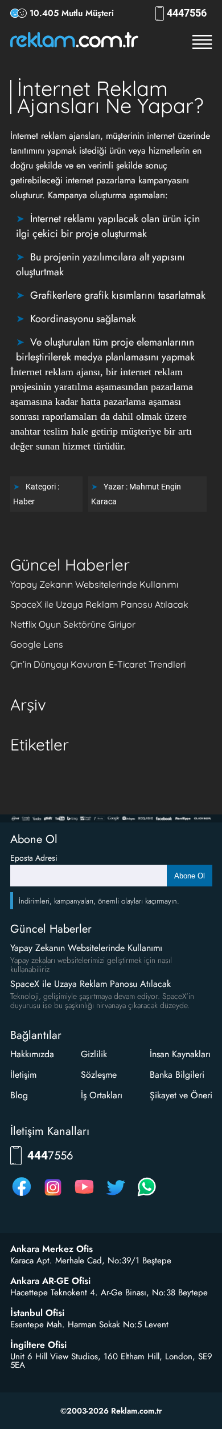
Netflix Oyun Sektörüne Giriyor (72, 624)
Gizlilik (94, 1054)
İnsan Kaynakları (180, 1054)
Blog (19, 1095)
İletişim (23, 1074)
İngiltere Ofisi (38, 1345)
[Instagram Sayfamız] (53, 1196)
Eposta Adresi (33, 858)
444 (187, 13)
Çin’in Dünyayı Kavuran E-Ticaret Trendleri (98, 664)
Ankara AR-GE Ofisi (50, 1281)
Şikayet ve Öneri (181, 1095)
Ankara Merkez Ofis (51, 1249)
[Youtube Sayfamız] (84, 1196)
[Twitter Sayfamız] (115, 1196)
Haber (24, 501)
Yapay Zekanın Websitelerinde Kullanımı (94, 584)
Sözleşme (99, 1074)
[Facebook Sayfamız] (21, 1196)
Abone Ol (189, 876)
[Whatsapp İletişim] (146, 1196)
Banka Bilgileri (177, 1074)
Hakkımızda (32, 1054)
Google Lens (36, 644)
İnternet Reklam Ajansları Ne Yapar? (110, 96)
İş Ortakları (101, 1095)
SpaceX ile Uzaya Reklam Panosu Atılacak (99, 604)
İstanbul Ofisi (37, 1313)
